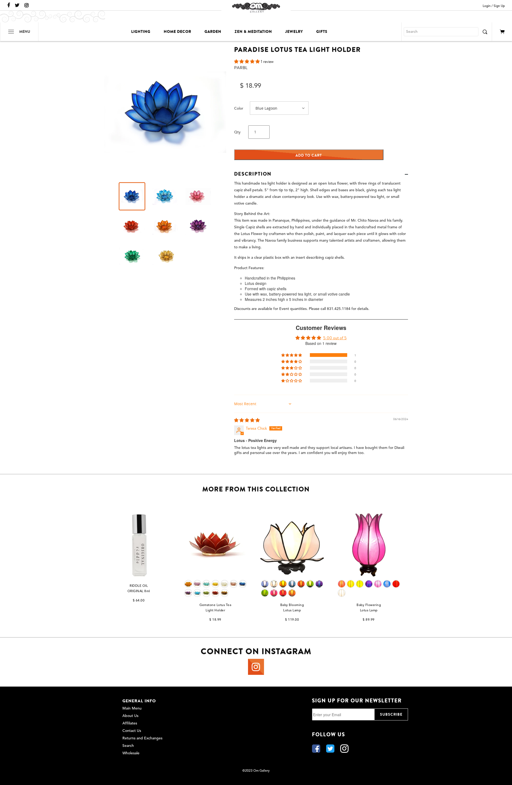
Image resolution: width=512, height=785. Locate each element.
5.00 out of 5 (335, 338)
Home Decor (177, 31)
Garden (213, 31)
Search (128, 746)
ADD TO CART (308, 155)
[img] (247, 420)
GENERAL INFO (139, 701)
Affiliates (129, 723)
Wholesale (130, 753)
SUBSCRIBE (391, 714)
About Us (130, 716)
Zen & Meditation (253, 31)
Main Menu (132, 708)
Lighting (140, 31)
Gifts (321, 31)
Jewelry (294, 31)
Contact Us (131, 731)
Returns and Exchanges (142, 738)
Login (487, 6)
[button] (247, 62)
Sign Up (499, 6)
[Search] (485, 31)
